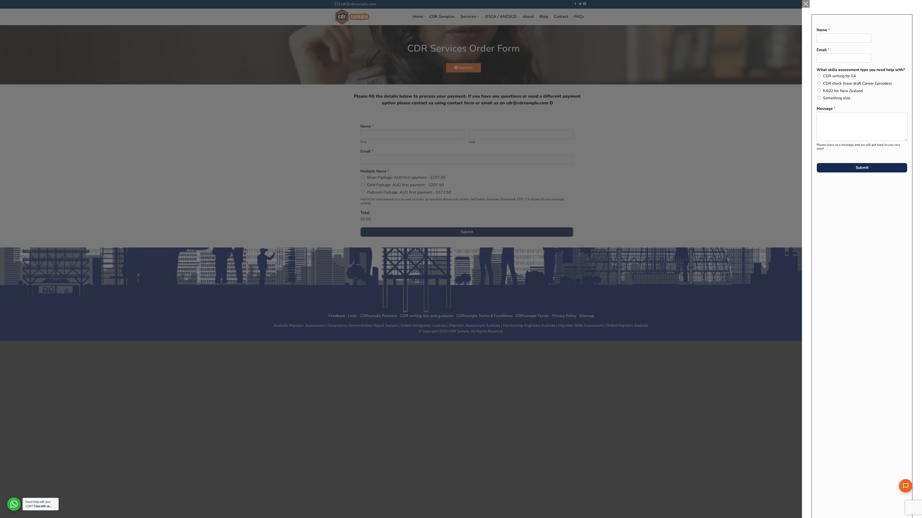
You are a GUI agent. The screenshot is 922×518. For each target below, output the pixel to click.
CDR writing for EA (839, 76)
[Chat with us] (905, 486)
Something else (836, 98)
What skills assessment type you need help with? (861, 69)
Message (826, 108)
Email (823, 50)
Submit (862, 167)
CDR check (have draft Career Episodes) (857, 83)
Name (823, 30)
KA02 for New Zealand (843, 91)
